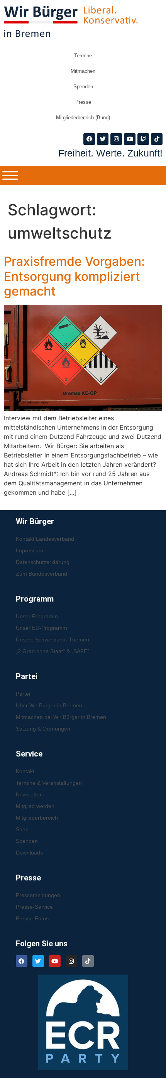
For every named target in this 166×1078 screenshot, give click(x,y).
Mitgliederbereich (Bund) (83, 117)
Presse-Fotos (32, 918)
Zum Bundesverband (41, 574)
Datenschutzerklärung (42, 562)
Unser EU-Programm (41, 628)
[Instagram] (116, 139)
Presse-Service (34, 907)
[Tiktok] (157, 139)
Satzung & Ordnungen (43, 729)
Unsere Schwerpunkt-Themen (52, 639)
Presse (83, 102)
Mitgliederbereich (37, 818)
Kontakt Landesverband (45, 539)
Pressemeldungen (38, 895)
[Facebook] (89, 139)
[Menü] (10, 175)
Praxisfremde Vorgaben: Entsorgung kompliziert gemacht (74, 276)
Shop (22, 829)
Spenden (83, 86)
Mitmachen (83, 71)
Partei (23, 694)
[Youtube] (130, 139)
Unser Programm (37, 616)
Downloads (29, 852)
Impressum (29, 550)
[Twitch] (143, 139)
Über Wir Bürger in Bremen (49, 705)
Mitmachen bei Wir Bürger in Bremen (61, 717)
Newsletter (29, 794)
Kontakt (25, 771)
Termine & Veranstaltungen (49, 783)
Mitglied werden (35, 806)
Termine (83, 55)
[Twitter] (102, 139)
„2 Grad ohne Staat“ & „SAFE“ (52, 651)
